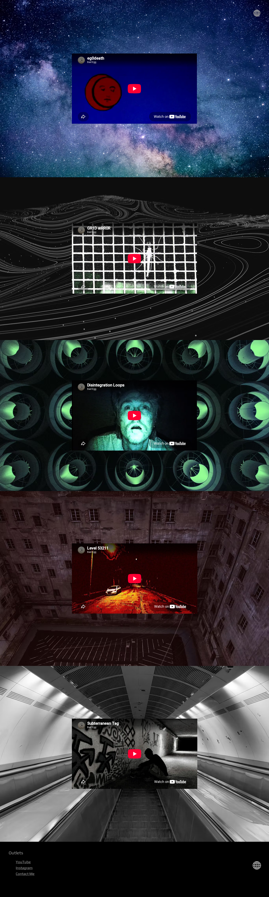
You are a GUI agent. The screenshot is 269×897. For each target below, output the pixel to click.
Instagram (24, 868)
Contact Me (25, 874)
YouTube (23, 862)
